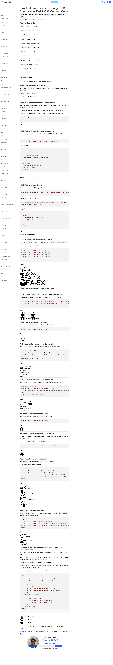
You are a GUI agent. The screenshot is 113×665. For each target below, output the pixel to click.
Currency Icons (4, 98)
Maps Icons (3, 177)
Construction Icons (5, 94)
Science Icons (4, 221)
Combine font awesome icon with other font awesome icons (37, 81)
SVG (2, 22)
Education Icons (4, 111)
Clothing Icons (4, 80)
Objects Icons (4, 201)
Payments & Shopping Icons (7, 204)
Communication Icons (6, 87)
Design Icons (4, 104)
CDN (2, 15)
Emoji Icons (3, 115)
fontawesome (6, 9)
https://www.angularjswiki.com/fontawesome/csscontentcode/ (38, 182)
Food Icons (3, 132)
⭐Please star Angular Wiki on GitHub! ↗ (50, 648)
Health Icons (3, 153)
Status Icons (3, 249)
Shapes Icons (4, 228)
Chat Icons (3, 70)
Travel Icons (3, 263)
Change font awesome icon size (30, 43)
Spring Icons (3, 245)
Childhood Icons (4, 77)
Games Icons (4, 139)
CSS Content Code (5, 18)
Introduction (3, 11)
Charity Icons (4, 67)
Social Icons (3, 235)
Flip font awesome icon (28, 77)
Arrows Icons (4, 39)
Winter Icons (3, 276)
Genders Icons (4, 142)
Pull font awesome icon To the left (31, 56)
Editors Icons (4, 108)
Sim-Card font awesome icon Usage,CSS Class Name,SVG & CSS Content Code (44, 633)
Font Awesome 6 (4, 25)
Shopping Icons (4, 232)
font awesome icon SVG (28, 39)
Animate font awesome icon (29, 64)
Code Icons (3, 84)
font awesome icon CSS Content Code (32, 35)
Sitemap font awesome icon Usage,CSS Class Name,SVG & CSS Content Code (42, 627)
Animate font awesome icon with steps (32, 68)
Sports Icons (4, 242)
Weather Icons (4, 273)
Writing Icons (4, 280)
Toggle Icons (4, 259)
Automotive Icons (5, 46)
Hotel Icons (3, 159)
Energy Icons (4, 118)
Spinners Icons (4, 239)
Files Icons (3, 122)
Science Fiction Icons (5, 218)
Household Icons (4, 163)
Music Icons (3, 197)
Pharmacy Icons (4, 208)
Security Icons (4, 225)
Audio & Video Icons (5, 42)
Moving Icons (4, 194)
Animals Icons (4, 36)
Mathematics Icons (5, 187)
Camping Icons (4, 63)
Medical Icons (4, 190)
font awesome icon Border (29, 51)
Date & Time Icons (5, 101)
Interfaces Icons (4, 170)
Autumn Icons (4, 49)
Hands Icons (3, 149)
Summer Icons (4, 252)
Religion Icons (4, 214)
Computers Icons (5, 91)
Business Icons (4, 60)
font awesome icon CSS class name (31, 30)
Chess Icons (3, 73)
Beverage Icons (4, 53)
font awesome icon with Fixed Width (31, 47)
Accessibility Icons (5, 29)
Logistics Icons (4, 173)
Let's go (58, 645)
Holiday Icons (4, 156)
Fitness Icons (4, 128)
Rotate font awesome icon (29, 73)
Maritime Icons (4, 180)
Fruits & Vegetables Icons (6, 135)
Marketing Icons (4, 184)
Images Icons (4, 166)
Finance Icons (4, 125)
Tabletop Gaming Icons (6, 256)
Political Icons (4, 211)
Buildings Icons (4, 56)
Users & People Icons (5, 266)
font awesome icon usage (29, 26)
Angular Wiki (6, 2)
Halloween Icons (4, 146)
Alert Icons (3, 32)
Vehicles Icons (4, 269)
